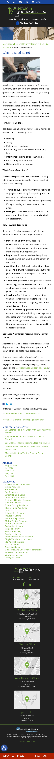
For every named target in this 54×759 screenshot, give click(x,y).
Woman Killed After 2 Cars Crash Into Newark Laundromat (26, 448)
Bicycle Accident (12, 487)
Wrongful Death (12, 557)
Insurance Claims (13, 515)
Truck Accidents (12, 547)
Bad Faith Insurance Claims (17, 484)
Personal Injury (12, 528)
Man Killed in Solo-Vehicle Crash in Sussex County (24, 454)
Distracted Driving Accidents (18, 500)
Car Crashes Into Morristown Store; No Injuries (27, 442)
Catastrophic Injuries (15, 494)
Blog (42, 44)
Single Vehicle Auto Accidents (18, 539)
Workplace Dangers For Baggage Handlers (23, 419)
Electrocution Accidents (16, 508)
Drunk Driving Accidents (16, 505)
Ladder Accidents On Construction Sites (22, 413)
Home (8, 2)
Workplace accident (14, 555)
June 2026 (9, 470)
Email (20, 2)
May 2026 (9, 473)
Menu (38, 2)
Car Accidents (11, 492)
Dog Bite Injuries (13, 502)
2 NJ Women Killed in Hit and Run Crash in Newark (24, 437)
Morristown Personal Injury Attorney (20, 44)
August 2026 (11, 465)
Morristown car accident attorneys (31, 367)
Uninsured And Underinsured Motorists (23, 549)
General (8, 510)
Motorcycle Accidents (15, 523)
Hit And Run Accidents (15, 513)
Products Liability (13, 534)
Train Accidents (12, 544)
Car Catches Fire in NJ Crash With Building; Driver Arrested (28, 431)
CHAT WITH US (13, 755)
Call (14, 2)
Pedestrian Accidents (14, 526)
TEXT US (41, 755)
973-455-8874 (35, 579)
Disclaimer (31, 742)
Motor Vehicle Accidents (16, 521)
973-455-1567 (29, 23)
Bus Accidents (11, 489)
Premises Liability (13, 531)
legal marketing (32, 736)
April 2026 (9, 476)
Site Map (22, 742)
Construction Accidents (16, 497)
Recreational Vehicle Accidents (19, 536)
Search (27, 2)
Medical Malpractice (14, 518)
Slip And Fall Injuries (14, 542)
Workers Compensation (16, 552)
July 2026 (9, 468)
